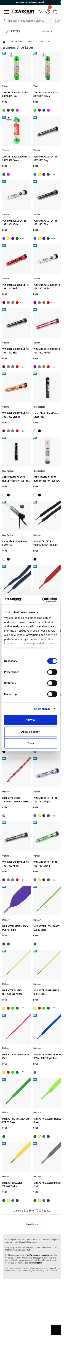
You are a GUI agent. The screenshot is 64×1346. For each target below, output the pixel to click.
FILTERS (15, 31)
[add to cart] (55, 11)
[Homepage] (4, 41)
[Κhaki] (8, 303)
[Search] (58, 20)
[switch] (52, 672)
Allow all (30, 719)
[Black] (39, 431)
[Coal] (48, 1137)
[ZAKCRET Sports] (23, 11)
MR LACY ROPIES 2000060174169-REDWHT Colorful (15, 802)
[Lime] (3, 110)
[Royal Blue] (35, 175)
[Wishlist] (39, 11)
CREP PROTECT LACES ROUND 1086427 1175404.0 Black (16, 481)
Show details (42, 708)
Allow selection (30, 731)
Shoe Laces (45, 41)
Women (31, 41)
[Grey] (12, 303)
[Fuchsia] (17, 110)
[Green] (12, 110)
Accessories (17, 41)
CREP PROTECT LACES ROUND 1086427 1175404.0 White (47, 481)
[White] (35, 431)
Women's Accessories (39, 1255)
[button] (4, 20)
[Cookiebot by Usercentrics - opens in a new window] (43, 599)
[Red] (17, 303)
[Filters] (56, 1330)
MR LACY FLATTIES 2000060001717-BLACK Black (45, 545)
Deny (31, 743)
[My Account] (47, 11)
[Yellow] (39, 175)
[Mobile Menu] (6, 11)
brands (38, 1263)
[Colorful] (3, 815)
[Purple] (8, 110)
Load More (32, 1224)
